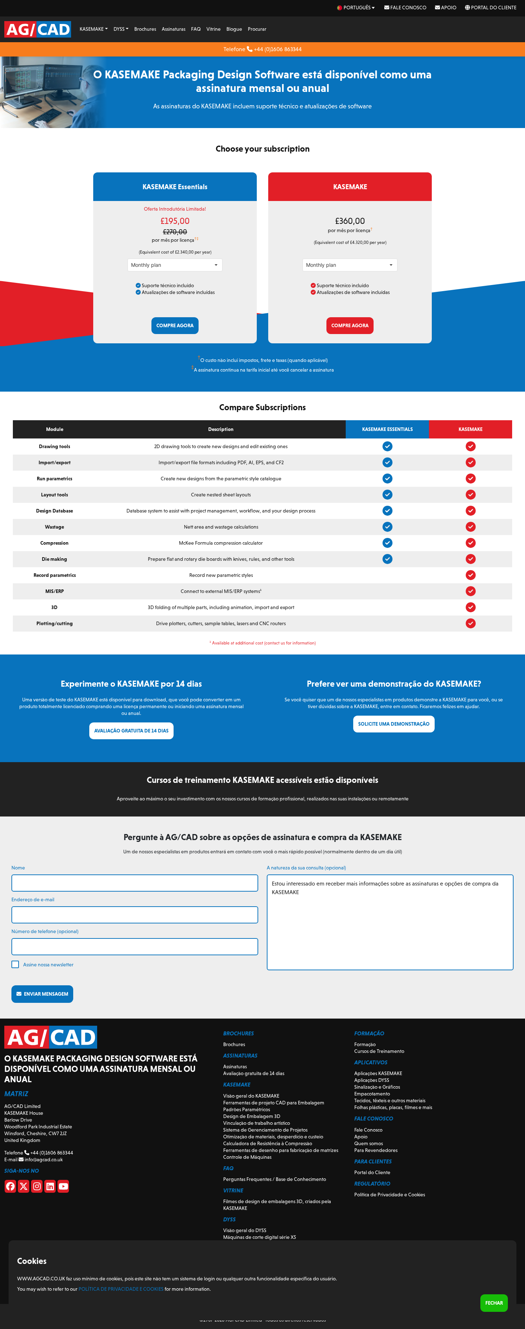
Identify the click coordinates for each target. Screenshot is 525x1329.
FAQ (196, 29)
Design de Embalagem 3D (251, 1116)
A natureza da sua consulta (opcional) (306, 868)
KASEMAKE (92, 29)
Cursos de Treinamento (379, 1051)
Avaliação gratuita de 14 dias (253, 1073)
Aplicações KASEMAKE (378, 1073)
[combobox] (169, 265)
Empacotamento (372, 1094)
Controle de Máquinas (247, 1157)
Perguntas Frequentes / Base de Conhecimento (274, 1179)
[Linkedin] (50, 1188)
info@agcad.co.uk (43, 1159)
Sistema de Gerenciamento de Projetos (265, 1130)
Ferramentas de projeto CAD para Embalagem (273, 1102)
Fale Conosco (407, 7)
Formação (365, 1044)
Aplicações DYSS (371, 1080)
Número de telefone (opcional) (45, 931)
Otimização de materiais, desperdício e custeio (273, 1136)
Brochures (145, 29)
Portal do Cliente (493, 7)
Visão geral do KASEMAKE (251, 1096)
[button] (216, 265)
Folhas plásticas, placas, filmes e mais (393, 1107)
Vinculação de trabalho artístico (256, 1123)
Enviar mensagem (44, 994)
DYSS (119, 29)
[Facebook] (10, 1188)
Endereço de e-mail (32, 899)
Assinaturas (173, 29)
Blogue (234, 29)
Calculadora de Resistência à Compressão (267, 1143)
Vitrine (213, 29)
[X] (24, 1188)
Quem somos (368, 1143)
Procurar (257, 29)
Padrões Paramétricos (246, 1109)
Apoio (448, 7)
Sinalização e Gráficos (377, 1087)
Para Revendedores (376, 1150)
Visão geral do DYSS (244, 1230)
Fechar (494, 1303)
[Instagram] (37, 1188)
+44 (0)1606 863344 (277, 49)
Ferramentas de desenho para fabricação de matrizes (280, 1150)
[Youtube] (63, 1188)
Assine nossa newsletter (48, 964)
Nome (18, 868)
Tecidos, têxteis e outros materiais (389, 1100)
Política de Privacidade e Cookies (389, 1194)
